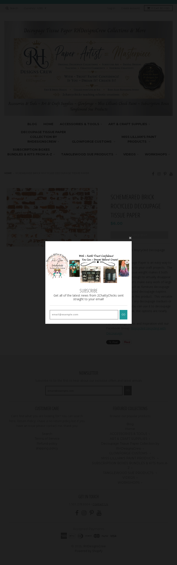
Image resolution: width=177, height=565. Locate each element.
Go (123, 314)
